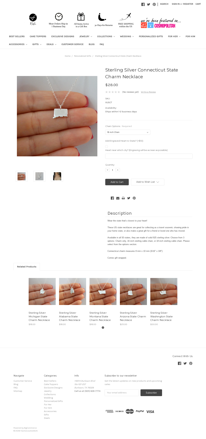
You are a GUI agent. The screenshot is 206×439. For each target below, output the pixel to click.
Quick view (42, 291)
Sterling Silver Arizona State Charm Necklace (133, 316)
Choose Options (72, 294)
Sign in (176, 4)
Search (164, 4)
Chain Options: (118, 126)
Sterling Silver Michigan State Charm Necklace (39, 316)
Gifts (35, 44)
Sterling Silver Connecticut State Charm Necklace (118, 56)
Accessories (17, 44)
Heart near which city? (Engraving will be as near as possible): (136, 150)
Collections (105, 36)
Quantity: (110, 164)
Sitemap (18, 391)
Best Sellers (17, 36)
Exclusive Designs (62, 36)
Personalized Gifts (151, 36)
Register (188, 4)
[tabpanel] (42, 300)
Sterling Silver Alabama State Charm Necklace (69, 316)
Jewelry (84, 36)
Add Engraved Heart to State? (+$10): (124, 140)
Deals (50, 44)
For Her (173, 36)
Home (67, 56)
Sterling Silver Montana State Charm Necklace (100, 316)
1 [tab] (103, 327)
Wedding (126, 36)
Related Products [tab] (26, 266)
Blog (91, 44)
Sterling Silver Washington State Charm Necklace (161, 316)
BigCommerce (30, 428)
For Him (190, 36)
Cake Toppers (38, 36)
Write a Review (148, 92)
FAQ (102, 44)
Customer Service (72, 44)
